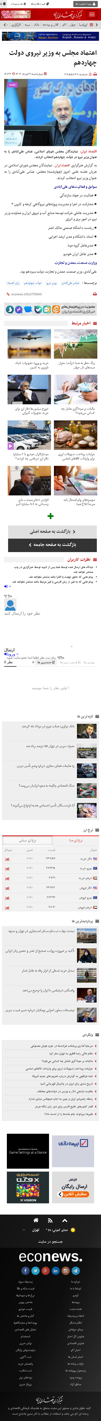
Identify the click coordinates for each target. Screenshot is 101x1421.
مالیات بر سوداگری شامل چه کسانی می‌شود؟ (68, 1061)
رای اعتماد (13, 283)
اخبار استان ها (75, 1357)
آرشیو (75, 1295)
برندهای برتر (25, 1377)
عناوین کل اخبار (75, 1336)
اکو (64, 25)
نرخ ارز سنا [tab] (76, 840)
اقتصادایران (62, 165)
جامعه (12, 85)
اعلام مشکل (75, 1322)
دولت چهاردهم (32, 283)
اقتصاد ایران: (88, 151)
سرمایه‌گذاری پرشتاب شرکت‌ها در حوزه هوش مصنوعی (62, 1046)
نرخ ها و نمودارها (25, 1295)
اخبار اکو (75, 1350)
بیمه (27, 25)
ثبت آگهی (25, 1357)
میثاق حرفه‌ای (75, 1329)
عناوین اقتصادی (75, 1343)
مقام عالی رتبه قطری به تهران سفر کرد (71, 1053)
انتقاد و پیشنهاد (75, 1316)
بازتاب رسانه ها (76, 1363)
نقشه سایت (76, 1309)
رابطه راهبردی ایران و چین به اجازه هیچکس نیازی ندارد (61, 1099)
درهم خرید (85, 878)
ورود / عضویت (85, 4)
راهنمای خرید (25, 1363)
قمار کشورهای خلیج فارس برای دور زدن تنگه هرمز (64, 1106)
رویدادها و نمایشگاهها (25, 1322)
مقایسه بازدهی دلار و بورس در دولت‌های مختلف (65, 1091)
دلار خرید (86, 859)
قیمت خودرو (25, 1309)
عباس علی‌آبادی (70, 283)
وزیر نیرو (51, 283)
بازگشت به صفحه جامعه (54, 545)
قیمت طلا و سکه (38, 4)
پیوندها (75, 1302)
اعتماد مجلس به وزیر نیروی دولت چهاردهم (53, 58)
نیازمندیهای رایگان (25, 1350)
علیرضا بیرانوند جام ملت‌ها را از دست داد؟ (69, 1114)
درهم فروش (85, 907)
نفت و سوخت (17, 4)
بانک (36, 25)
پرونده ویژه (76, 1377)
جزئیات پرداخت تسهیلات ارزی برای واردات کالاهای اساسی (59, 1068)
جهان (73, 25)
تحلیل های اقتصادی (25, 1329)
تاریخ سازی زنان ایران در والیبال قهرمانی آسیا (67, 1083)
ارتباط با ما (75, 1288)
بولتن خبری (25, 1343)
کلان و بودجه (51, 25)
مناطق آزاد (75, 1384)
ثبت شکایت (25, 1370)
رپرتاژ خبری (25, 1384)
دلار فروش (86, 888)
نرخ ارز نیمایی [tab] (27, 840)
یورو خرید (86, 868)
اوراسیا (83, 25)
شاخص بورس (25, 1302)
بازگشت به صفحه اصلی (51, 531)
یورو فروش (85, 897)
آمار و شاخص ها (25, 1316)
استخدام (25, 1336)
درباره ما (75, 1281)
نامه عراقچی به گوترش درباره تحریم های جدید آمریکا (63, 1076)
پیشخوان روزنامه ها (75, 1370)
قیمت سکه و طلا (25, 1288)
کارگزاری (16, 25)
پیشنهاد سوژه (25, 1281)
